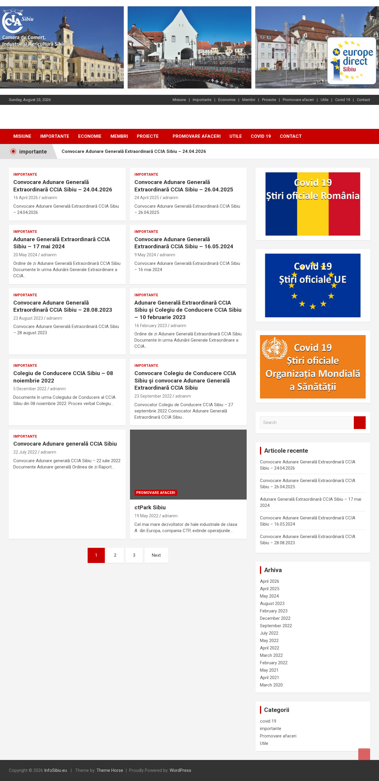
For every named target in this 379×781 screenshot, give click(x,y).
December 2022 (275, 618)
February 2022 (274, 662)
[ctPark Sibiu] (188, 464)
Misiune (179, 99)
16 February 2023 (150, 325)
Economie (226, 99)
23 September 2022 (153, 396)
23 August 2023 (28, 318)
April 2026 (269, 581)
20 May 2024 (25, 254)
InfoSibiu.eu (55, 770)
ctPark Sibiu (150, 507)
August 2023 (272, 603)
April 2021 (269, 677)
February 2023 (274, 611)
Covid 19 (342, 99)
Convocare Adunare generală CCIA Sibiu (65, 443)
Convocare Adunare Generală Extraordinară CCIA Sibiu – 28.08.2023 (62, 306)
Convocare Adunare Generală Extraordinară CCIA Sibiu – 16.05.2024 (183, 243)
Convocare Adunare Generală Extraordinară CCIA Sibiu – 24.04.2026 (134, 151)
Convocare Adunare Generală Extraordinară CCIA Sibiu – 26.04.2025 (183, 186)
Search (360, 422)
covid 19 (268, 721)
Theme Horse (110, 770)
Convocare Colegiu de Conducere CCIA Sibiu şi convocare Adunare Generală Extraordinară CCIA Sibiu (185, 380)
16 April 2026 (25, 197)
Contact (363, 99)
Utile (324, 99)
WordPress (180, 770)
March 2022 (271, 655)
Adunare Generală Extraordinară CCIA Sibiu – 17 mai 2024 (61, 243)
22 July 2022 (25, 452)
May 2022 (269, 640)
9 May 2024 (145, 254)
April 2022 (269, 648)
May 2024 (269, 596)
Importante (202, 99)
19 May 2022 (146, 515)
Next (156, 555)
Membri (248, 99)
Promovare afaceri (298, 99)
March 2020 (271, 685)
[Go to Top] (364, 754)
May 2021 (269, 670)
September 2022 (276, 625)
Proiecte (269, 99)
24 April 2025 (146, 197)
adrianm (49, 197)
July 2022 (269, 633)
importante (25, 174)
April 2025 (269, 588)
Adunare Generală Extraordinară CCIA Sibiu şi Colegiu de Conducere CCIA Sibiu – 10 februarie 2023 (188, 310)
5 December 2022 (29, 388)
